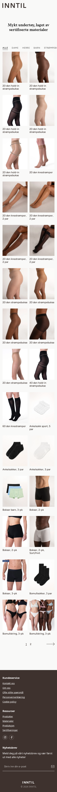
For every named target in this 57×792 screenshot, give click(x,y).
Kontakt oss (9, 683)
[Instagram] (5, 737)
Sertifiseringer (10, 730)
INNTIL (28, 782)
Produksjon (8, 725)
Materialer (8, 721)
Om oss (6, 687)
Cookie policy (9, 701)
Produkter (8, 716)
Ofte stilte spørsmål (13, 692)
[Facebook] (11, 737)
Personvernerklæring (14, 697)
